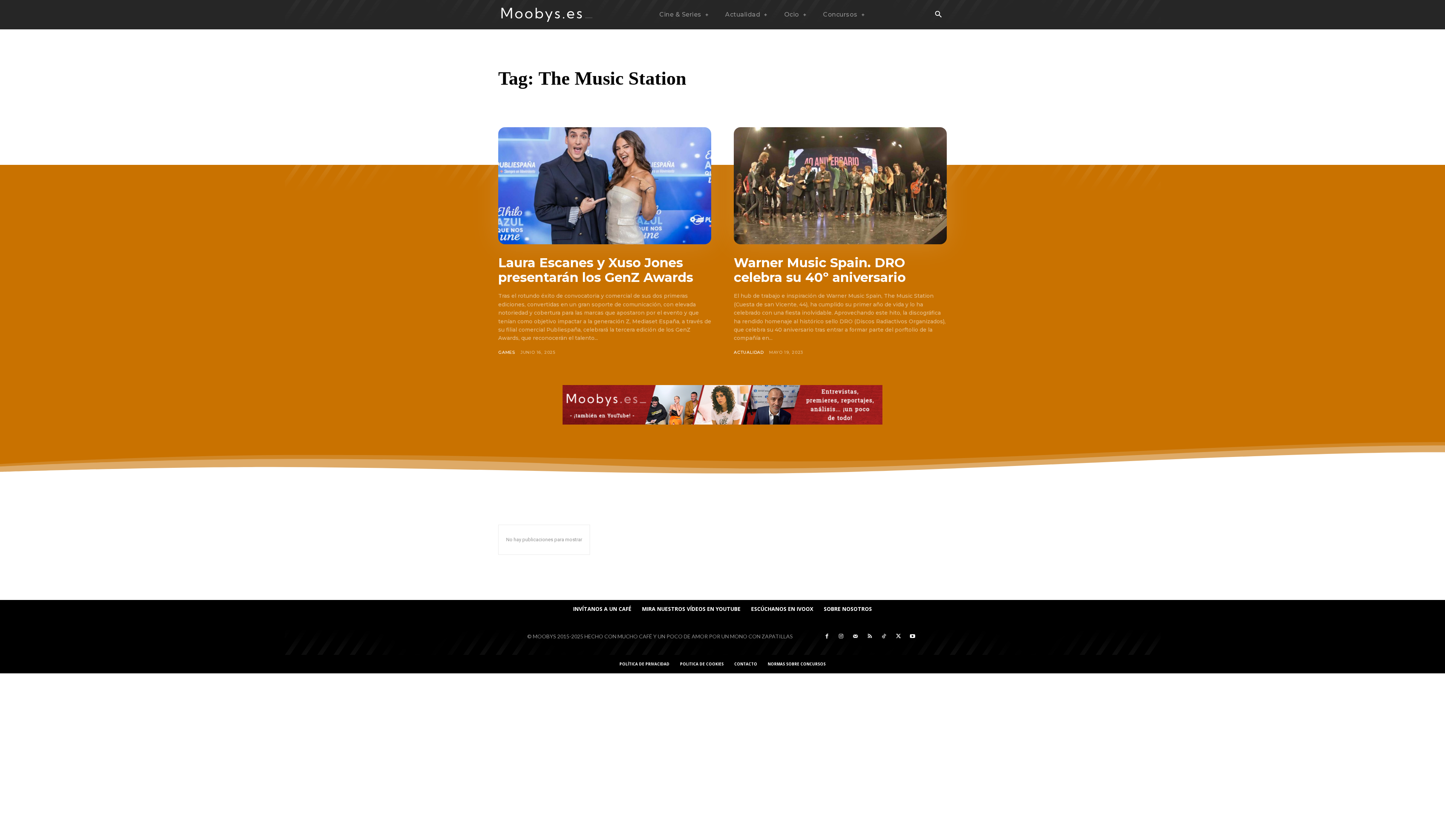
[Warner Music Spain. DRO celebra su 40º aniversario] (840, 185)
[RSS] (869, 636)
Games (506, 352)
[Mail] (855, 636)
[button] (938, 15)
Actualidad (749, 352)
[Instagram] (841, 636)
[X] (898, 636)
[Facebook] (826, 636)
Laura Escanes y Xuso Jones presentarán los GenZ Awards (595, 270)
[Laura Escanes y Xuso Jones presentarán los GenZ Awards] (604, 185)
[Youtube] (912, 636)
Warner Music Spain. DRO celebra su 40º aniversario (820, 270)
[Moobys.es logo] (547, 14)
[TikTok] (884, 636)
